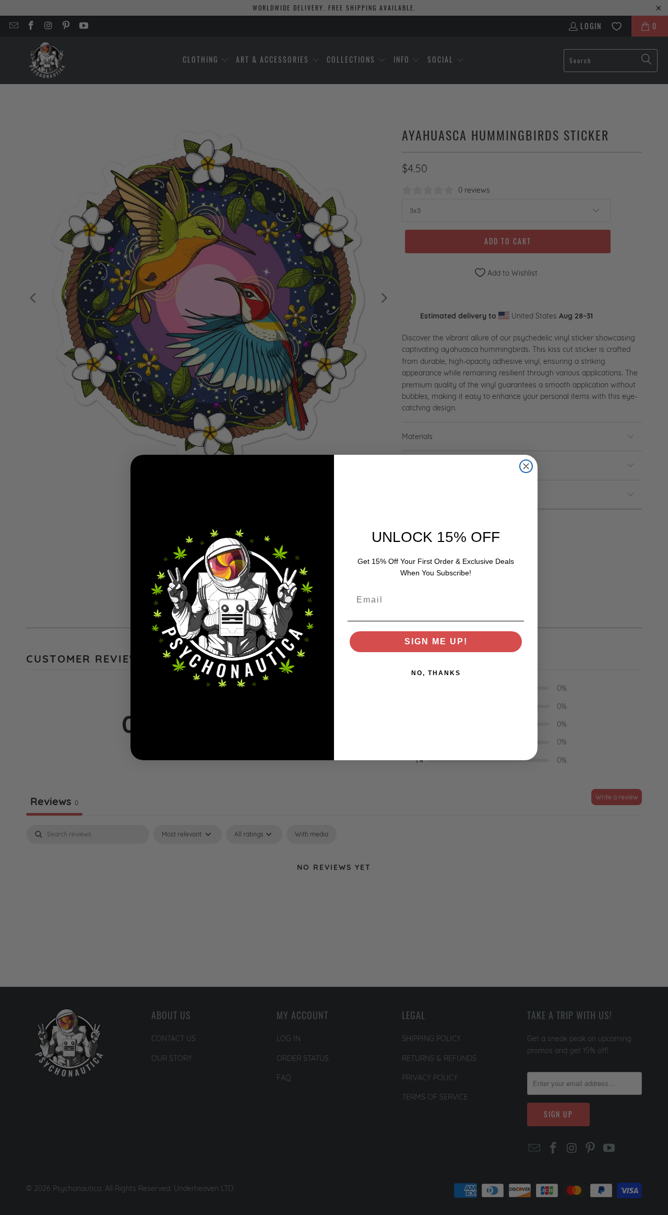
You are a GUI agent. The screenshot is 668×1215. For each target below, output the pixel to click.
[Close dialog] (526, 466)
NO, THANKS (436, 673)
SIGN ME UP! (436, 641)
